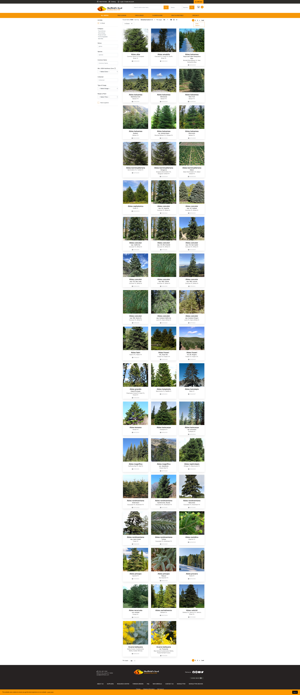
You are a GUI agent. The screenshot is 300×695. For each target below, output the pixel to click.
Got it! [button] (295, 692)
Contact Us (169, 684)
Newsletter (181, 684)
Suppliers (110, 684)
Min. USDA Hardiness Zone (106, 68)
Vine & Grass (139, 15)
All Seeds (104, 15)
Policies (138, 689)
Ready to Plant (102, 94)
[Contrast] (201, 678)
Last (202, 20)
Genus (100, 43)
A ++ (197, 678)
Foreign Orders (138, 684)
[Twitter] (202, 672)
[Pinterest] (196, 672)
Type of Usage (102, 85)
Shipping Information (149, 689)
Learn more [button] (50, 692)
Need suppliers (104, 102)
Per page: (125, 660)
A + (194, 678)
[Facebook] (193, 672)
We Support (160, 689)
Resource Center (123, 684)
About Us (100, 684)
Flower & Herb (157, 15)
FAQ (148, 684)
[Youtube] (199, 672)
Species (100, 51)
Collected (100, 77)
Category (100, 28)
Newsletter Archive (196, 684)
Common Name (102, 60)
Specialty (195, 15)
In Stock (102, 23)
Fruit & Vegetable (177, 15)
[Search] (166, 7)
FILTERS (100, 20)
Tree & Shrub (121, 15)
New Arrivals (157, 684)
